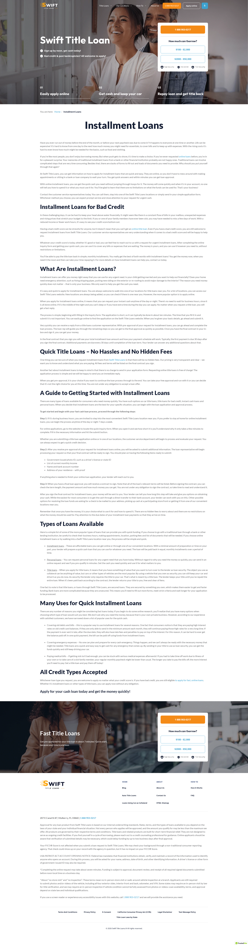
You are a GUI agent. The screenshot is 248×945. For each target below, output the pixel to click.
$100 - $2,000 (183, 49)
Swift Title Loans (117, 359)
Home (57, 111)
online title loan (139, 228)
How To (139, 5)
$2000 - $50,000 (183, 59)
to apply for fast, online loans (189, 680)
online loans (185, 156)
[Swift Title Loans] (49, 6)
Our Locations (122, 5)
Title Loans (104, 5)
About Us (155, 5)
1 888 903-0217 (172, 5)
